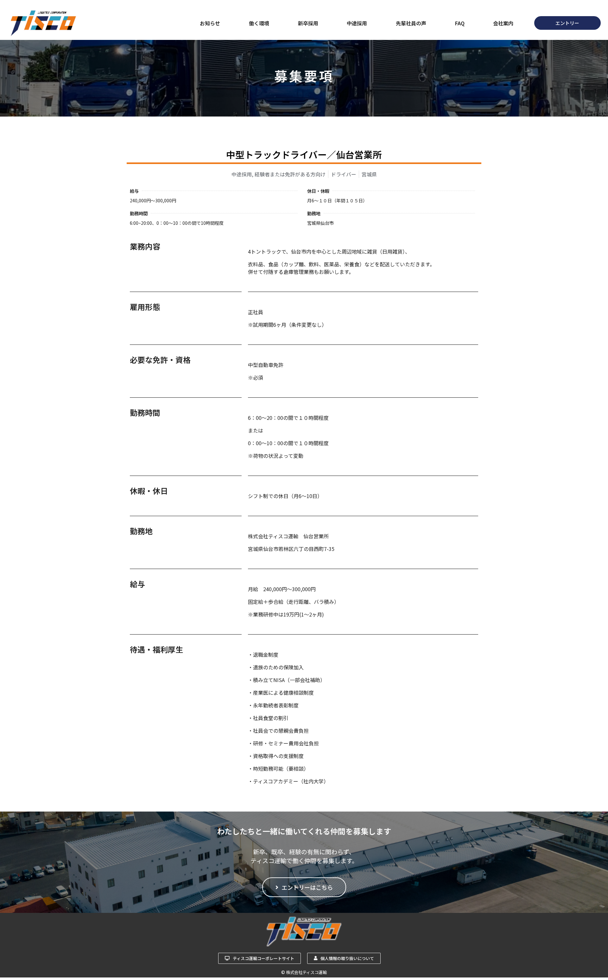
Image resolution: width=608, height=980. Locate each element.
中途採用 (357, 23)
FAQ (460, 23)
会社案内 (503, 23)
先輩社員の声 (411, 23)
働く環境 (259, 23)
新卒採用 (308, 23)
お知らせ (210, 23)
